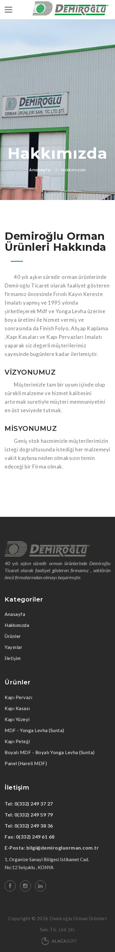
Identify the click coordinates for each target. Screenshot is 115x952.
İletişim (13, 658)
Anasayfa (39, 170)
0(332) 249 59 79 (33, 814)
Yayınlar (13, 647)
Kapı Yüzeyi (17, 719)
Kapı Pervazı (18, 697)
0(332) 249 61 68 (35, 836)
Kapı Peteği (17, 741)
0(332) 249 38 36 (33, 825)
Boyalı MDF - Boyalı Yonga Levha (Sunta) (50, 752)
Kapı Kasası (17, 708)
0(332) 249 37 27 (33, 803)
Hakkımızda (17, 625)
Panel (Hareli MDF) (26, 763)
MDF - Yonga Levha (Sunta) (34, 730)
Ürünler (13, 636)
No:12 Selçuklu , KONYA (29, 867)
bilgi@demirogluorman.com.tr (62, 847)
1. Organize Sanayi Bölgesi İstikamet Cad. (47, 859)
